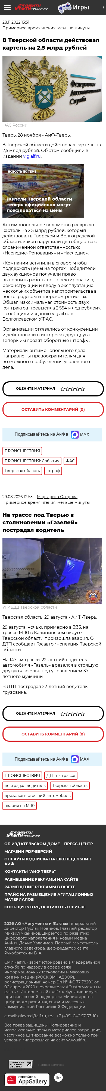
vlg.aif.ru (32, 156)
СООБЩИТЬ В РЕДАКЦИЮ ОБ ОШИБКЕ (45, 907)
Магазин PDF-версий (28, 851)
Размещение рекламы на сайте (41, 879)
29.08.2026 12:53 (17, 496)
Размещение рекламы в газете (39, 887)
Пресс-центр (78, 843)
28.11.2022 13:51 (15, 22)
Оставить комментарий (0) (53, 409)
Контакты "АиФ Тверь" (30, 871)
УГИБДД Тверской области (29, 607)
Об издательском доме (32, 843)
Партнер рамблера (51, 1064)
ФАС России (14, 125)
